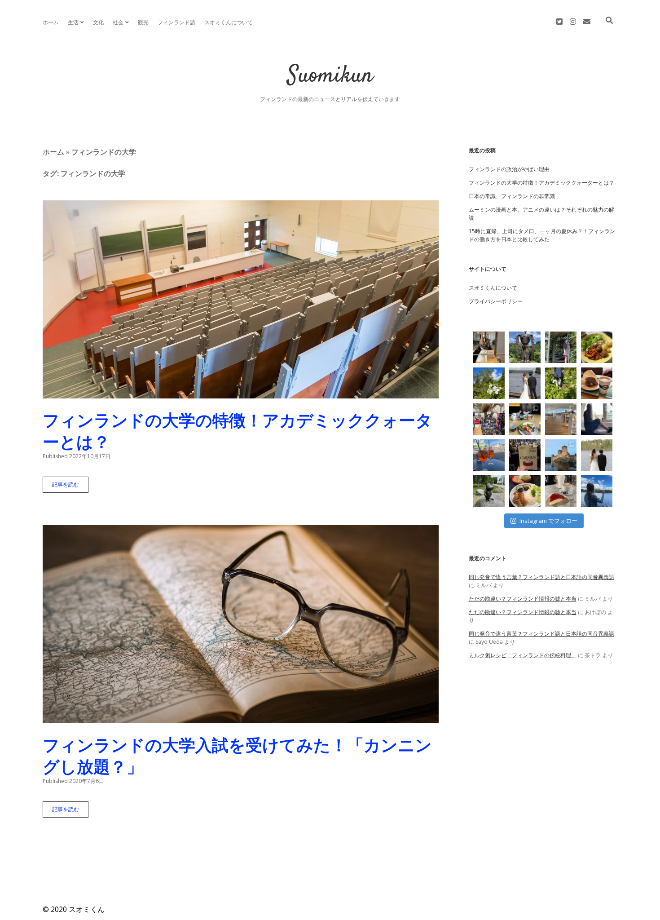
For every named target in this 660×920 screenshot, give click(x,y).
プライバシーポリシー (496, 301)
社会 (118, 22)
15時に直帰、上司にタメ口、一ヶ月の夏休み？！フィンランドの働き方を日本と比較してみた (542, 235)
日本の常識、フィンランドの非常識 (512, 196)
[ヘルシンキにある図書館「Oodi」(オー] (560, 419)
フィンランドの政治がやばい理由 (509, 169)
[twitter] (559, 22)
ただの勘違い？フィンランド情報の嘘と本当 (522, 598)
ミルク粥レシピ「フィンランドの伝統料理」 (522, 655)
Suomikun (330, 76)
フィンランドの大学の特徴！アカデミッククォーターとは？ (241, 299)
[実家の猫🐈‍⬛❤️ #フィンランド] (560, 383)
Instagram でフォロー (548, 521)
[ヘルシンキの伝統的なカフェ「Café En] (489, 455)
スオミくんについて (228, 22)
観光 (143, 22)
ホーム (51, 22)
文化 (98, 22)
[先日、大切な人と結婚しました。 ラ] (596, 455)
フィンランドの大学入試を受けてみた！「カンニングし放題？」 (241, 624)
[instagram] (573, 22)
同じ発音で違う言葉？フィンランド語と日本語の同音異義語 (541, 577)
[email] (586, 22)
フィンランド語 (176, 22)
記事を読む (68, 487)
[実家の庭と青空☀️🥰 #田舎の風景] (489, 383)
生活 (73, 22)
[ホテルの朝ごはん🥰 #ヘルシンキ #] (525, 419)
